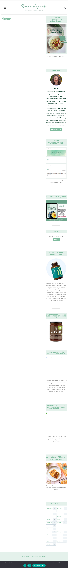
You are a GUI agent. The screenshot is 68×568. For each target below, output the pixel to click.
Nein (29, 565)
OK (25, 565)
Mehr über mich (56, 129)
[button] (5, 8)
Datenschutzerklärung (38, 557)
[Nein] (66, 564)
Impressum (25, 557)
